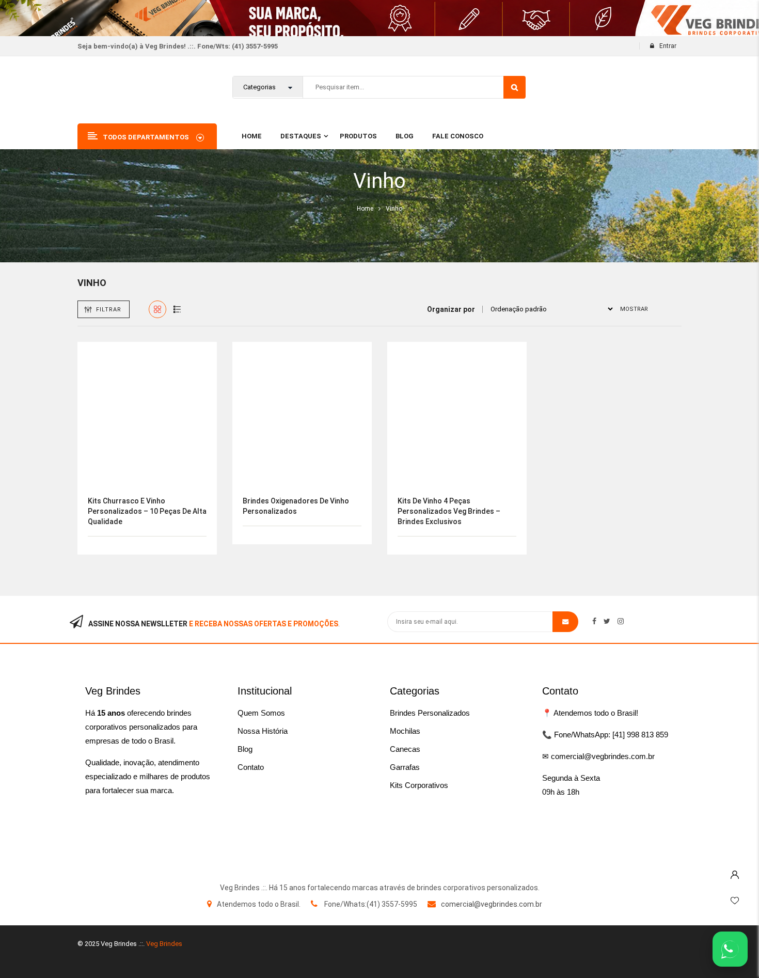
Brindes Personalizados (430, 712)
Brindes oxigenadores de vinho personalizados (296, 506)
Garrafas (405, 767)
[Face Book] (594, 621)
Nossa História (263, 731)
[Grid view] (157, 309)
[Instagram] (621, 621)
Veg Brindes (164, 944)
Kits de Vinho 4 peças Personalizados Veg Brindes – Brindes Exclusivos (449, 511)
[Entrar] (734, 872)
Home (365, 208)
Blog (245, 749)
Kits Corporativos (419, 785)
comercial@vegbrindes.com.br (491, 904)
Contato (251, 767)
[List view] (177, 309)
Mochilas (405, 731)
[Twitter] (607, 621)
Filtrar (108, 309)
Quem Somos (261, 712)
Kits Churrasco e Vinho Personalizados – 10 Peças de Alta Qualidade (147, 511)
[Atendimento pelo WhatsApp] (730, 949)
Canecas (405, 749)
